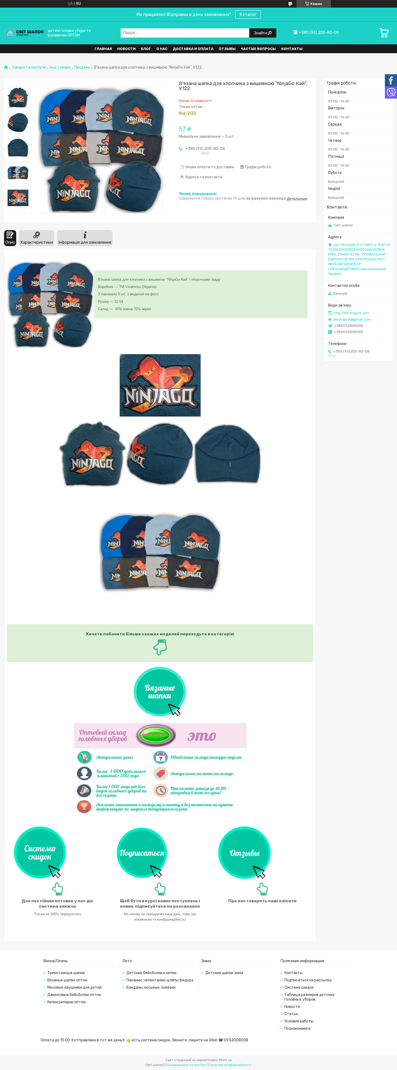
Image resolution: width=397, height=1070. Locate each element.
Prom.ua (225, 1060)
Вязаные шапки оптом (67, 980)
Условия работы (299, 1021)
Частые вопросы (258, 49)
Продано (82, 67)
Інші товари (60, 67)
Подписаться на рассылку (308, 980)
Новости (126, 49)
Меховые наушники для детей (74, 987)
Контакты (291, 49)
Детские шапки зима (224, 973)
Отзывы (227, 49)
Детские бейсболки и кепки (151, 973)
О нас (161, 49)
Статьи (291, 1014)
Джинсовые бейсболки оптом (74, 994)
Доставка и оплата (193, 49)
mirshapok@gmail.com (352, 319)
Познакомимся (297, 1028)
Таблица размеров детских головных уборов (309, 997)
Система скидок (299, 987)
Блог (146, 49)
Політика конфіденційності (230, 1065)
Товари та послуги (29, 67)
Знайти (261, 33)
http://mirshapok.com (351, 313)
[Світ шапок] (24, 33)
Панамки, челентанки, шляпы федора (159, 980)
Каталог (248, 14)
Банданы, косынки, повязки (151, 987)
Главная (103, 49)
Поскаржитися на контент (186, 1065)
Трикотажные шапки (66, 973)
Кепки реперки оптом (66, 1002)
